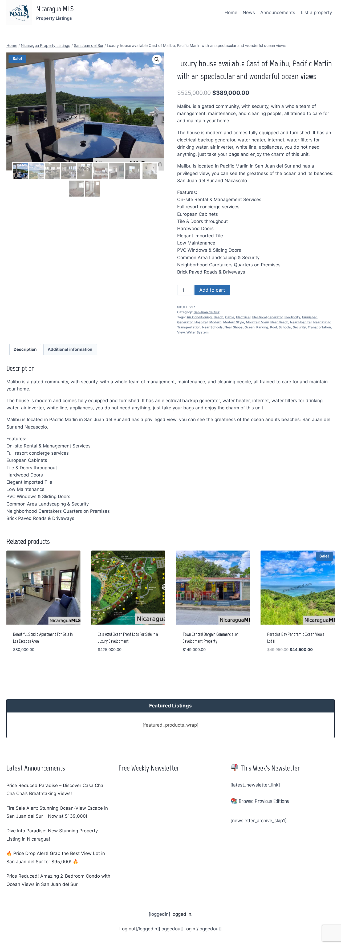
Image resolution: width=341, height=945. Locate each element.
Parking (262, 327)
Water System (197, 332)
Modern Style (233, 322)
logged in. (181, 914)
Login (189, 928)
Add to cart (212, 290)
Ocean (249, 327)
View (181, 332)
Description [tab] (25, 349)
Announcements (277, 12)
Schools (285, 327)
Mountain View (257, 322)
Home (231, 12)
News (249, 12)
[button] (157, 59)
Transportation (319, 327)
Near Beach (279, 322)
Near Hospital (300, 322)
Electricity (292, 317)
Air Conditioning (199, 317)
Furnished (310, 317)
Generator (185, 322)
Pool (273, 327)
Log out (127, 928)
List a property (316, 12)
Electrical (243, 317)
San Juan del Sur (207, 312)
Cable (229, 317)
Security (299, 327)
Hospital (201, 322)
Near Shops (234, 327)
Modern (215, 322)
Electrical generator (267, 317)
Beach (218, 317)
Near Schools (212, 327)
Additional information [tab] (70, 349)
